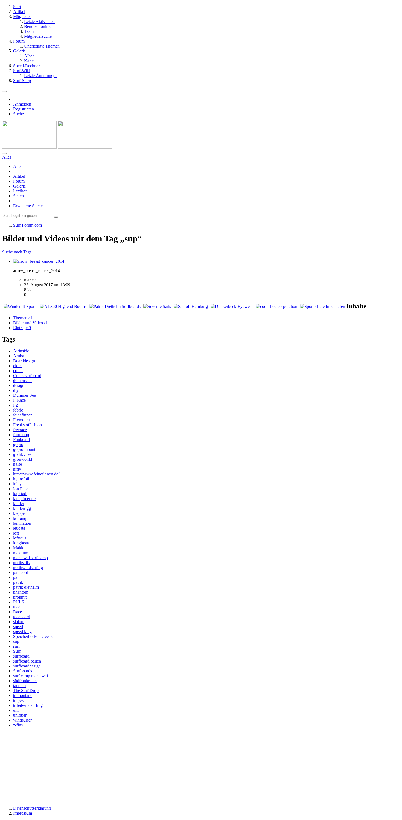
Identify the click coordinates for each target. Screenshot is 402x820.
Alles (17, 166)
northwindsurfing (28, 567)
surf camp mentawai (30, 675)
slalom (18, 621)
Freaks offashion (27, 424)
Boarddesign (24, 360)
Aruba (18, 356)
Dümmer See (24, 395)
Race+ (18, 611)
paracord (20, 572)
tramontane (22, 695)
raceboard (21, 616)
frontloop (21, 434)
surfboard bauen (27, 661)
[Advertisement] (201, 766)
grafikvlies (22, 454)
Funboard (21, 439)
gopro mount (24, 449)
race (16, 607)
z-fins (18, 725)
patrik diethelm (26, 587)
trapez (18, 700)
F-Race (19, 400)
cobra (18, 370)
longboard (22, 543)
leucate (19, 528)
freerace (20, 429)
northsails (21, 562)
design (18, 385)
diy (16, 390)
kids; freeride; (25, 498)
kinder (18, 503)
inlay (17, 484)
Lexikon (20, 191)
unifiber (20, 715)
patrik (18, 582)
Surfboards (22, 671)
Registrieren (23, 109)
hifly (17, 469)
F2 (15, 405)
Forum (19, 181)
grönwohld (22, 459)
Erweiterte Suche (28, 205)
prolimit (20, 597)
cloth (17, 365)
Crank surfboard (27, 375)
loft (16, 533)
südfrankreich (25, 680)
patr (16, 577)
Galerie (19, 186)
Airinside (21, 351)
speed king (22, 631)
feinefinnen (23, 415)
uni (16, 710)
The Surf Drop (26, 690)
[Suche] (4, 153)
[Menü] (4, 91)
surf (16, 646)
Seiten (18, 196)
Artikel (19, 176)
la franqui (21, 518)
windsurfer (22, 720)
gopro (18, 444)
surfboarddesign (27, 666)
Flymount (21, 420)
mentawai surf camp (30, 557)
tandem (19, 685)
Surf (17, 651)
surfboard (21, 656)
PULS (18, 602)
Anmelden (22, 104)
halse (17, 464)
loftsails (19, 538)
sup (16, 641)
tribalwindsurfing (28, 705)
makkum (20, 552)
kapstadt (20, 493)
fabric (18, 410)
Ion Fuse (20, 488)
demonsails (22, 380)
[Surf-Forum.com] (57, 147)
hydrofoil (21, 479)
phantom (20, 592)
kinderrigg (22, 508)
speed (18, 626)
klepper (19, 513)
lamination (22, 523)
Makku (19, 547)
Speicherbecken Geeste (33, 636)
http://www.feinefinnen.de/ (36, 474)
